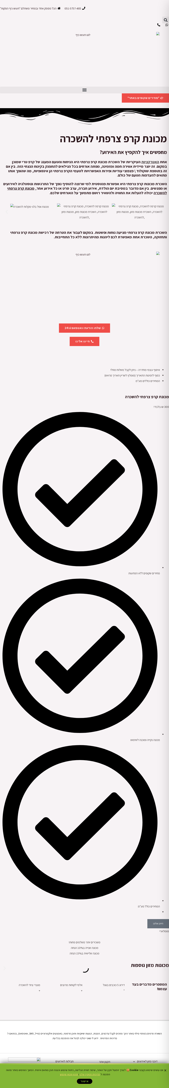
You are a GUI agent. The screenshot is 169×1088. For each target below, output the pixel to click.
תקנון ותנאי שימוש (69, 1074)
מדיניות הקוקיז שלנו (90, 1074)
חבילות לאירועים (64, 1061)
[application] (135, 1061)
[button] (165, 20)
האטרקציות (150, 161)
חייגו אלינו (158, 923)
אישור (85, 1081)
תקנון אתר (104, 1062)
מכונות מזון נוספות (150, 965)
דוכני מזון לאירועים (147, 1061)
